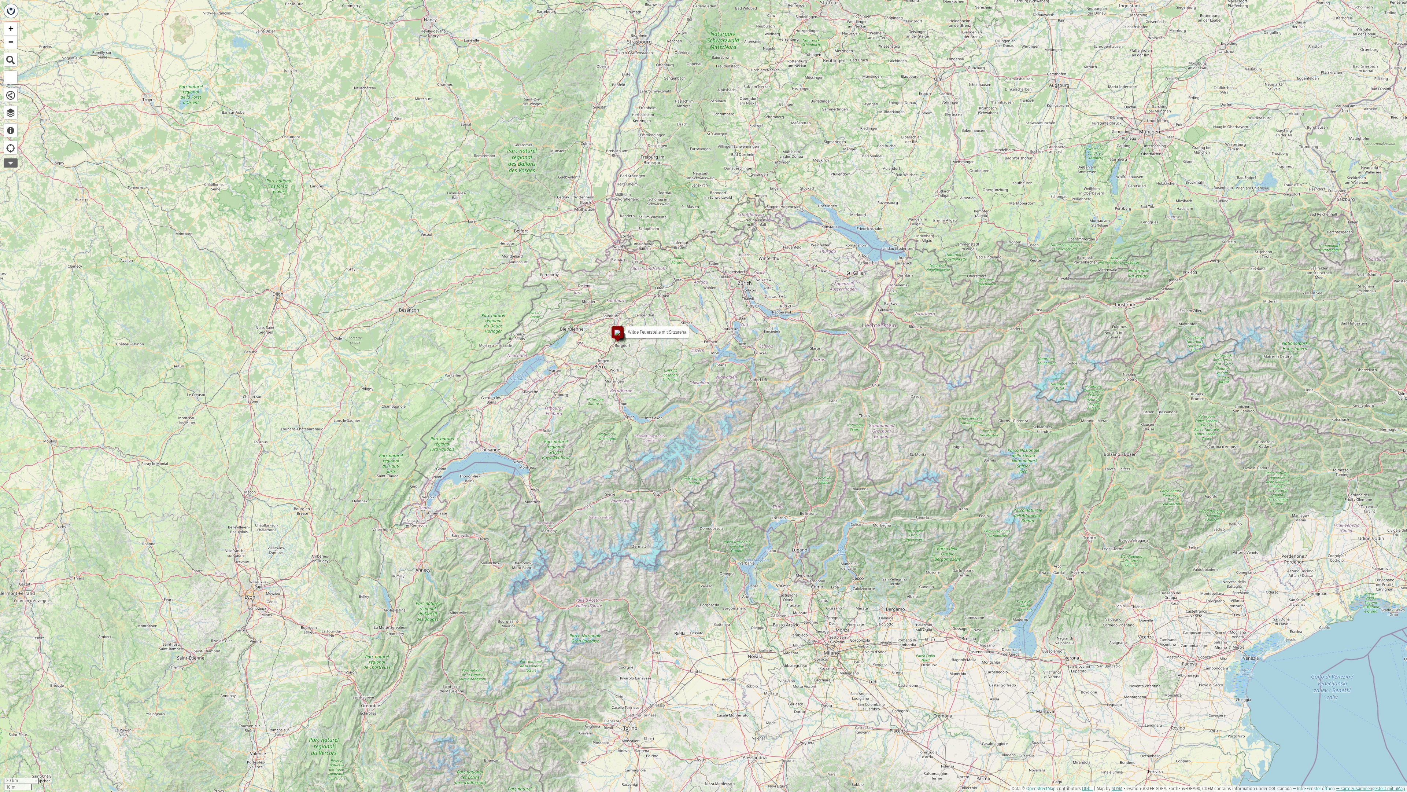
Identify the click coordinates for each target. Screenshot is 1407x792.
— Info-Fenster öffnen (1314, 788)
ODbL (1087, 788)
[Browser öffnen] (10, 112)
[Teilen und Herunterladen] (10, 95)
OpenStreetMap (1041, 788)
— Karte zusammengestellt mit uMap (1370, 788)
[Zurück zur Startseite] (11, 11)
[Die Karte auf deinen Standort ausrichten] (10, 147)
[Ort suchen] (10, 59)
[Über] (10, 130)
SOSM (1117, 788)
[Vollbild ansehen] (10, 77)
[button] (614, 328)
